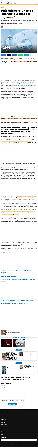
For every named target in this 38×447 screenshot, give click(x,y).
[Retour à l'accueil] (17, 3)
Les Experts (4, 7)
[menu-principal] (37, 3)
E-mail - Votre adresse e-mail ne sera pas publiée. (9, 396)
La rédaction (3, 419)
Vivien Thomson (9, 330)
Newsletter (3, 422)
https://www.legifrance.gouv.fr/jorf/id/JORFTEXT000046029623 (14, 303)
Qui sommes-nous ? (4, 420)
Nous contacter (4, 424)
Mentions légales (4, 425)
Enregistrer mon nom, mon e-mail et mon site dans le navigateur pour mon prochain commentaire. (13, 401)
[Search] (36, 440)
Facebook (2, 431)
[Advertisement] (19, 72)
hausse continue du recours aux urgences (20, 85)
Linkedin (2, 434)
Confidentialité (22, 444)
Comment (3, 387)
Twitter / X (3, 432)
